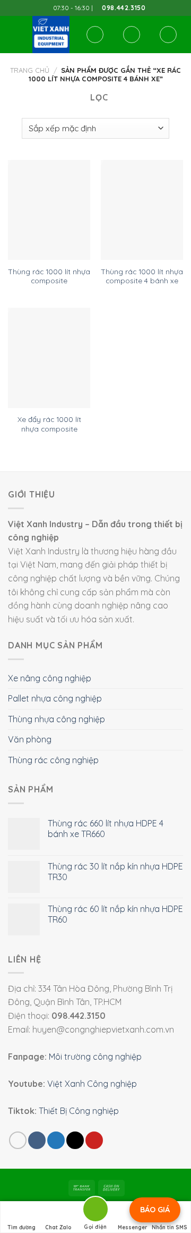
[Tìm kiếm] (94, 34)
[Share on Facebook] (37, 1140)
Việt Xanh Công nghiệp (92, 1083)
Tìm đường (21, 1227)
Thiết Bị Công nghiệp (79, 1110)
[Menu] (14, 34)
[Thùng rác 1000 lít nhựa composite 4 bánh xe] (142, 210)
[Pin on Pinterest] (94, 1140)
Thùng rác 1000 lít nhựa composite (49, 276)
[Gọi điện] (95, 1211)
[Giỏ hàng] (168, 34)
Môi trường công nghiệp (95, 1056)
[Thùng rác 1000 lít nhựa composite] (49, 210)
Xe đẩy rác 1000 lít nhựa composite (49, 424)
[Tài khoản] (131, 34)
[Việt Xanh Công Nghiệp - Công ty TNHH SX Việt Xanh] (51, 34)
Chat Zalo (58, 1227)
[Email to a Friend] (75, 1140)
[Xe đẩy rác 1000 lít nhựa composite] (49, 358)
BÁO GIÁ (155, 1209)
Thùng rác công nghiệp (53, 760)
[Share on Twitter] (56, 1140)
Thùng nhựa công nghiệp (56, 719)
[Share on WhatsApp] (18, 1140)
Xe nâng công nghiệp (49, 678)
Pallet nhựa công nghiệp (55, 698)
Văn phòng (29, 739)
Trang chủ (29, 70)
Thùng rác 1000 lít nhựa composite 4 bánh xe (142, 276)
